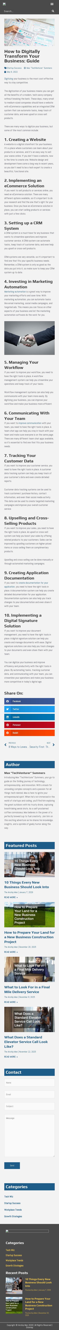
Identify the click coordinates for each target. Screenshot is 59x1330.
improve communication (30, 423)
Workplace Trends (13, 1209)
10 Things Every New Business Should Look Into (38, 1282)
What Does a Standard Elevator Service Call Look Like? (26, 1042)
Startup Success (14, 67)
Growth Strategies (13, 1216)
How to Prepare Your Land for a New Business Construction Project (29, 937)
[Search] (53, 11)
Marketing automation (15, 291)
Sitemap (29, 1327)
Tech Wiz (8, 1196)
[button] (52, 4)
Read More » (11, 897)
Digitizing (8, 78)
